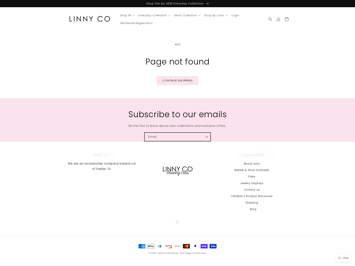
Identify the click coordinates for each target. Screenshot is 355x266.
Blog (253, 209)
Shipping (252, 202)
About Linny (252, 163)
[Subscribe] (206, 136)
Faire (251, 176)
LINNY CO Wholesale (167, 253)
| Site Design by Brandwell (192, 253)
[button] (127, 15)
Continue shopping (177, 80)
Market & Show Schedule (251, 170)
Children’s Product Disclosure (252, 196)
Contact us (252, 190)
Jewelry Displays (251, 183)
